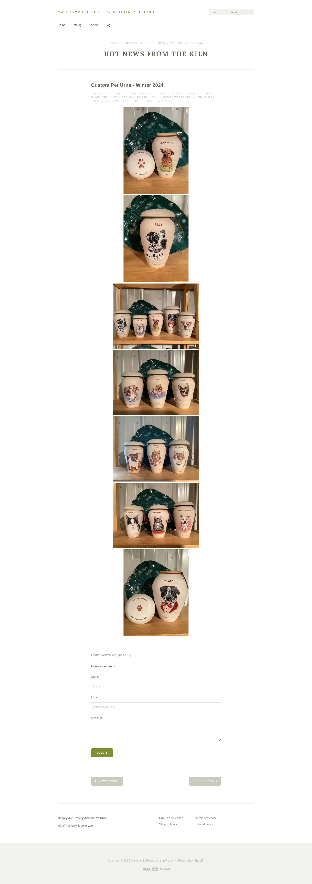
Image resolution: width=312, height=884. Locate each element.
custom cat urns (153, 93)
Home (61, 25)
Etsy (155, 97)
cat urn (117, 93)
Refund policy (204, 824)
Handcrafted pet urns (177, 97)
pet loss (146, 101)
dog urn (143, 97)
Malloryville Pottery (121, 101)
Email (94, 697)
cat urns (131, 93)
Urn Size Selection (171, 818)
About (94, 25)
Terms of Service (206, 818)
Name (95, 676)
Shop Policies (168, 824)
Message (97, 717)
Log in (247, 12)
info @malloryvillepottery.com (76, 825)
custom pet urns (122, 97)
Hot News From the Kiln (137, 43)
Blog (107, 25)
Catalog (77, 25)
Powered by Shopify (191, 860)
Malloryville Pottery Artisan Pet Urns (106, 12)
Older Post (183, 101)
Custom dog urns (181, 93)
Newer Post (163, 101)
